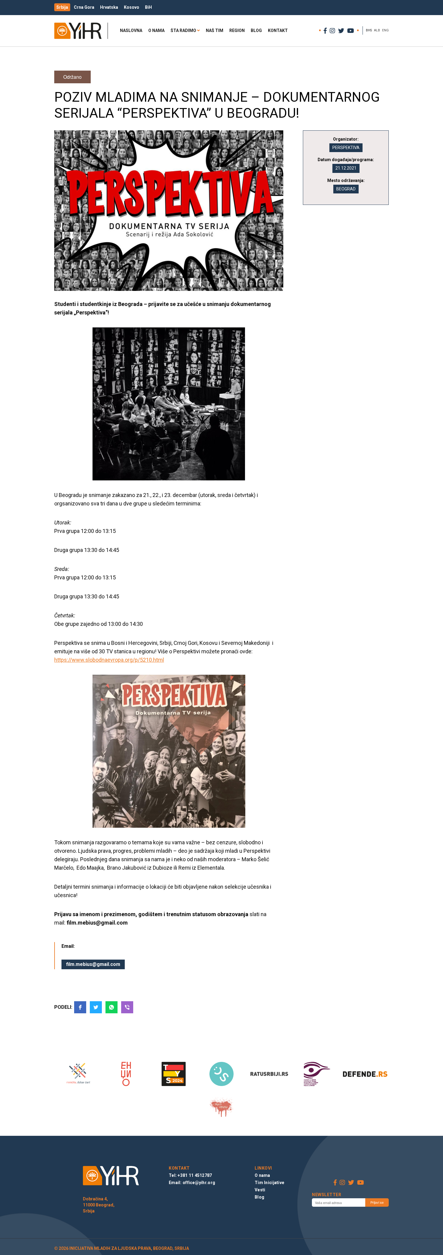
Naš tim (214, 30)
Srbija (62, 7)
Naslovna (131, 30)
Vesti (260, 1189)
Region (237, 30)
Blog (256, 30)
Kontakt (278, 30)
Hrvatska (109, 7)
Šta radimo (183, 30)
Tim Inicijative (269, 1182)
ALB (377, 30)
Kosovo (131, 7)
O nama (156, 30)
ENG (385, 30)
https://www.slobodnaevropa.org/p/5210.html (109, 660)
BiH (148, 7)
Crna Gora (84, 7)
